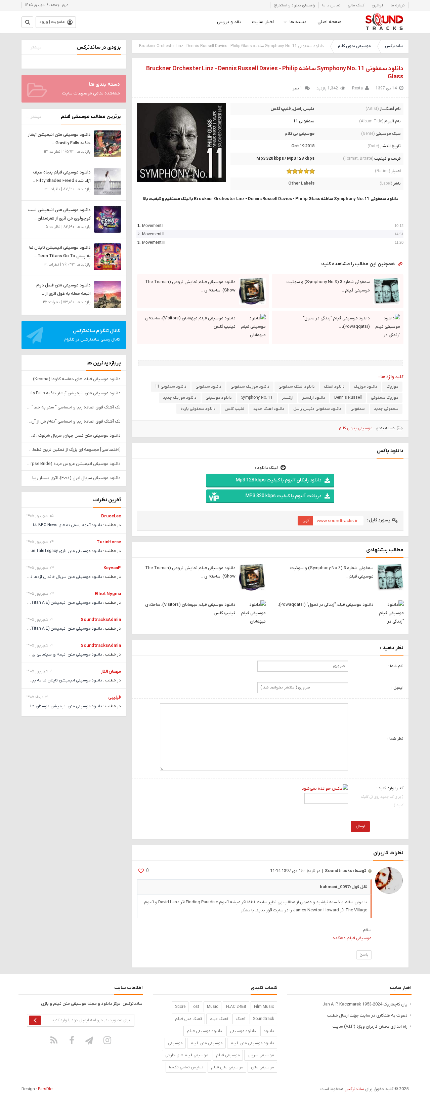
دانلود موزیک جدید (180, 397)
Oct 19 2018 (302, 146)
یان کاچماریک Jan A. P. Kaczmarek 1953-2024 (364, 1004)
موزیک (392, 386)
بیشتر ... (34, 47)
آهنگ (240, 1019)
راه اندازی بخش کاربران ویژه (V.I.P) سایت (370, 1026)
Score (180, 1007)
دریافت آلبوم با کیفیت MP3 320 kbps (283, 496)
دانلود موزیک (365, 386)
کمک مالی (356, 5)
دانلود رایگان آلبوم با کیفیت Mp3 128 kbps (278, 480)
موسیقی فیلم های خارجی (186, 1055)
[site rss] (54, 1040)
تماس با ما (331, 5)
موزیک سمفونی (384, 397)
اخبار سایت (263, 22)
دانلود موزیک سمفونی (249, 386)
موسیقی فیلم (228, 1055)
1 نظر (297, 88)
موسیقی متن (262, 1067)
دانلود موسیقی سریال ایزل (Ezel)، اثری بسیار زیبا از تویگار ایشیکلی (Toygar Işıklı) (74, 478)
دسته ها (298, 22)
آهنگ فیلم (219, 1019)
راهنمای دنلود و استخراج (294, 5)
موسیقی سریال (261, 1055)
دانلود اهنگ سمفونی (296, 386)
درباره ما (398, 5)
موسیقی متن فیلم (227, 1067)
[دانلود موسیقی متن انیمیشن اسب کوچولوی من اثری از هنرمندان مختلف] (107, 219)
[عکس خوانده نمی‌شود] (325, 788)
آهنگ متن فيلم (188, 1019)
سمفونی (357, 408)
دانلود (269, 1031)
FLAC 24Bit (236, 1007)
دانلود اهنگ (334, 386)
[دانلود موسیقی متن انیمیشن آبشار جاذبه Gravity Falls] (107, 144)
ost (196, 1007)
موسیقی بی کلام (299, 133)
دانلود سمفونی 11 (170, 386)
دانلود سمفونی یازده (198, 408)
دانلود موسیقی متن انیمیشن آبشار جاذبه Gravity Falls (74, 393)
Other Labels (301, 183)
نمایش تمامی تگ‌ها (186, 1067)
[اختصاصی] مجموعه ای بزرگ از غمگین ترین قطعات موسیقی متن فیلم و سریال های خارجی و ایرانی (74, 449)
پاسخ (364, 954)
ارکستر (287, 397)
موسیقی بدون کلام (354, 46)
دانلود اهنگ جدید (268, 408)
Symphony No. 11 (257, 397)
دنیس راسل (303, 109)
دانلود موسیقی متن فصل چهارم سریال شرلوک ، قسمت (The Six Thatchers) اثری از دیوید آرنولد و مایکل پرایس (74, 435)
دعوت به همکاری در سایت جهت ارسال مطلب (367, 1015)
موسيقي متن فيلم (206, 1043)
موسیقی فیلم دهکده (352, 938)
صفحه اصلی (329, 22)
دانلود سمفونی (208, 386)
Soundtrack (263, 1019)
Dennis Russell (348, 397)
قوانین (378, 5)
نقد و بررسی (229, 22)
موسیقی (175, 1043)
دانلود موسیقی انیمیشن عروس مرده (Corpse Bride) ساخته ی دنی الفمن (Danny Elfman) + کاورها (74, 464)
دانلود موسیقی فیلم (204, 1031)
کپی (305, 520)
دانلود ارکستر (313, 397)
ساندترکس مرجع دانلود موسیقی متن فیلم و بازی (384, 21)
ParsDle (45, 1089)
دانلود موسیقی (219, 397)
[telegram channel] (89, 1040)
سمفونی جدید (386, 408)
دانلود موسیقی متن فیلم (252, 1043)
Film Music (264, 1007)
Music (212, 1007)
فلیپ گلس (280, 109)
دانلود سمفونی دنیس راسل (317, 408)
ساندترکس (394, 46)
